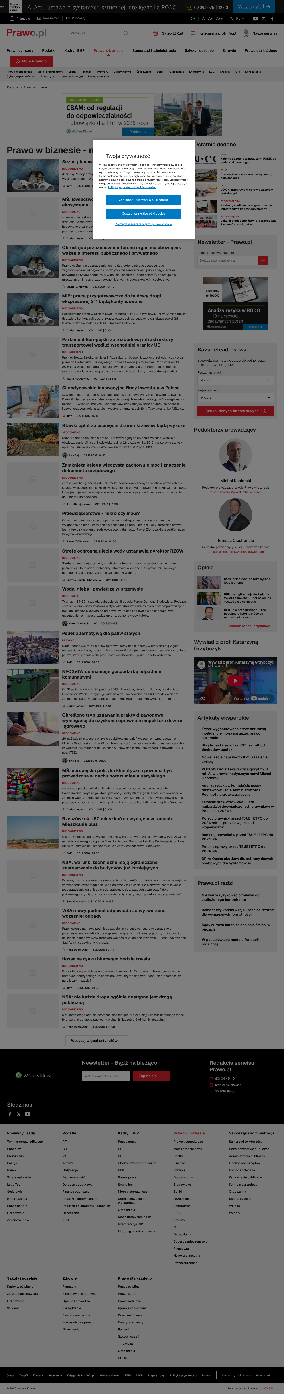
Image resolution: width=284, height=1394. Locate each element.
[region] (144, 190)
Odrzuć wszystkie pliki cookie (143, 213)
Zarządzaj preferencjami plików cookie (143, 224)
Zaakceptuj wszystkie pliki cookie (143, 200)
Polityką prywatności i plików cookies (132, 187)
